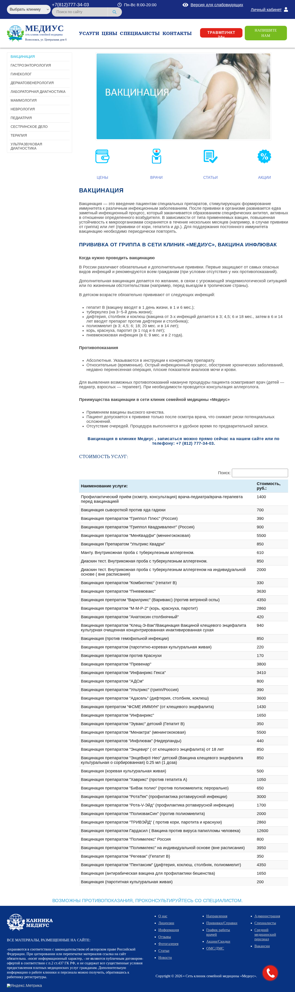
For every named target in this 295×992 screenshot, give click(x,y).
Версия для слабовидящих (217, 5)
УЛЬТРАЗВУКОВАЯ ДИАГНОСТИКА (26, 146)
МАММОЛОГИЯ (24, 100)
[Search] (115, 12)
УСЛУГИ (89, 33)
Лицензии (166, 923)
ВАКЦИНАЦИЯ (23, 57)
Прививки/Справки (221, 923)
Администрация (267, 916)
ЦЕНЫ (109, 33)
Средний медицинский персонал (265, 934)
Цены (102, 178)
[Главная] (30, 922)
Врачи (156, 178)
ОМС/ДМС (215, 948)
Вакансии (262, 946)
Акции (264, 178)
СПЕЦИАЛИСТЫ (140, 33)
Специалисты (265, 923)
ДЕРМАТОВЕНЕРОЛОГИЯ (32, 83)
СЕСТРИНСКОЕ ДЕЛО (29, 127)
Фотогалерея (168, 944)
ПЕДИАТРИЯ (21, 118)
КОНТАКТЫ (177, 33)
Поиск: (224, 473)
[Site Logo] (15, 33)
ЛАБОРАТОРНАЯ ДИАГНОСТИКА (38, 92)
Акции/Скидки (218, 941)
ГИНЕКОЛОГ (21, 74)
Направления (216, 916)
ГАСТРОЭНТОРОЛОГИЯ (31, 65)
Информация (168, 930)
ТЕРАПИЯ (19, 135)
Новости (165, 958)
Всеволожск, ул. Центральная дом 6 (46, 39)
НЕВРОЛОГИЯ (23, 109)
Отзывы (164, 937)
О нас (162, 916)
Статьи (210, 178)
